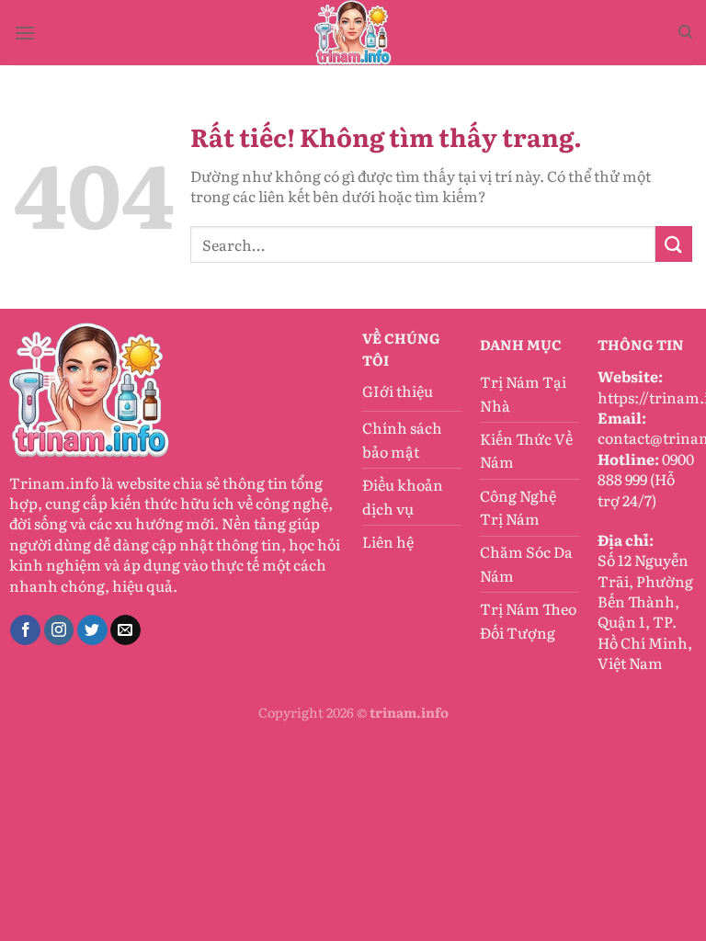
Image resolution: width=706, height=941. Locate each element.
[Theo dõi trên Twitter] (92, 630)
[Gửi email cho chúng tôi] (125, 630)
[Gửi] (673, 244)
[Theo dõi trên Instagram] (59, 630)
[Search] (685, 32)
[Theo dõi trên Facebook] (25, 630)
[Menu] (25, 32)
